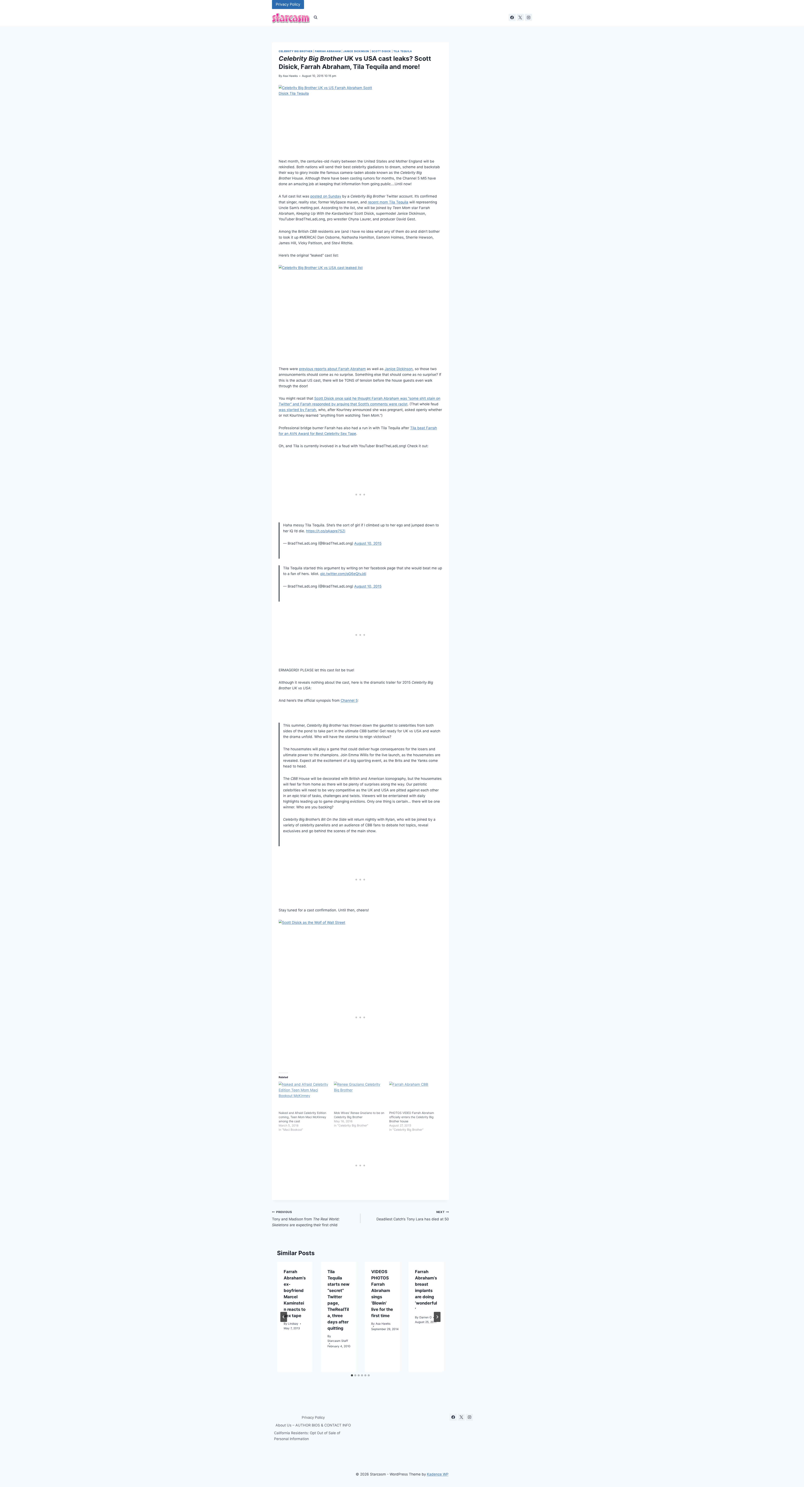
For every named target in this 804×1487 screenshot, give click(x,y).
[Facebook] (512, 17)
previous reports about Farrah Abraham (332, 369)
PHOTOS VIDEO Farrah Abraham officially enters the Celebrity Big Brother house (411, 1117)
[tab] (352, 1375)
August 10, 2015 (367, 543)
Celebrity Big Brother (296, 51)
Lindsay (293, 1324)
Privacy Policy (288, 4)
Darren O (425, 1317)
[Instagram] (528, 17)
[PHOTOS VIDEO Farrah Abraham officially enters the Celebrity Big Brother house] (414, 1096)
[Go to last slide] (283, 1317)
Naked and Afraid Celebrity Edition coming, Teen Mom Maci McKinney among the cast (302, 1117)
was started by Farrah (297, 410)
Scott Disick (381, 51)
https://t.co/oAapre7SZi (325, 531)
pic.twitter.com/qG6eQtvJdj (343, 574)
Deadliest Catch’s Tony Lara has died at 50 (412, 1215)
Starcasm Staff (337, 1341)
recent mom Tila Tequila (388, 202)
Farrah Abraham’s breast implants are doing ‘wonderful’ (426, 1290)
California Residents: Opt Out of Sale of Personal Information (307, 1436)
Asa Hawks (290, 76)
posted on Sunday (325, 196)
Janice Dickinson (356, 51)
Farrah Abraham (328, 51)
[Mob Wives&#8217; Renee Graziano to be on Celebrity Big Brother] (359, 1096)
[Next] (437, 1317)
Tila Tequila (402, 51)
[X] (520, 17)
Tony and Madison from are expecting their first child (306, 1218)
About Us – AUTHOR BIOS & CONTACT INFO (313, 1425)
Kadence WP (437, 1474)
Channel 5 (349, 700)
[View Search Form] (315, 17)
